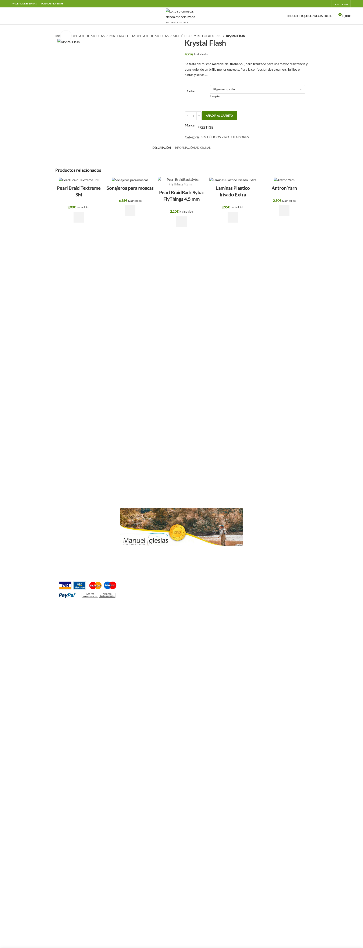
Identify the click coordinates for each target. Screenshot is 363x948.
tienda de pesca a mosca (114, 572)
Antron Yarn (284, 188)
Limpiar (215, 96)
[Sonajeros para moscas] (130, 179)
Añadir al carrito (219, 115)
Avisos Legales (260, 550)
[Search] (14, 16)
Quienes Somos (260, 510)
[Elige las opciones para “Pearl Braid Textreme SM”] (79, 217)
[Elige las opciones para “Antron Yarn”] (284, 210)
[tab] (162, 146)
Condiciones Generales (266, 526)
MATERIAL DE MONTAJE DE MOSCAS (139, 36)
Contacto (256, 518)
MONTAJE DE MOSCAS (86, 36)
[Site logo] (181, 15)
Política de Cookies (263, 542)
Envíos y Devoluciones (265, 566)
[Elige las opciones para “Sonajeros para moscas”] (130, 210)
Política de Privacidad (265, 534)
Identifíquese (79, 510)
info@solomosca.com (150, 572)
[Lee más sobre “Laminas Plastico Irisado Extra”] (233, 217)
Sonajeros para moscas (130, 188)
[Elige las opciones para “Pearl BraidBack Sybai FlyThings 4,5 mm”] (181, 221)
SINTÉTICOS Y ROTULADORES (197, 36)
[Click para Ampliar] (66, 36)
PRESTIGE (205, 127)
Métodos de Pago (262, 558)
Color (191, 91)
